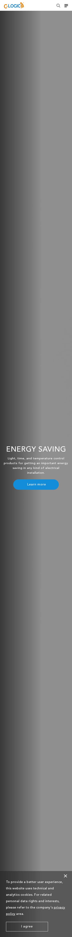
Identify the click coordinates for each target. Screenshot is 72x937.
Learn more (36, 484)
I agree (27, 926)
